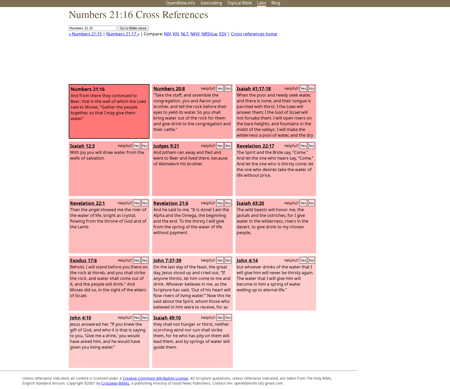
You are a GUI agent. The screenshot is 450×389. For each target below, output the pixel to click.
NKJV (194, 34)
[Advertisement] (397, 47)
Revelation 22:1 (87, 203)
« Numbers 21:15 (85, 34)
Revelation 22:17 (255, 146)
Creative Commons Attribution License (155, 378)
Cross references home (254, 34)
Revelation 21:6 (170, 203)
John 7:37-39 (167, 260)
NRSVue (209, 34)
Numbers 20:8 (169, 88)
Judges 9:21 (166, 146)
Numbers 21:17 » (122, 34)
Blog (275, 3)
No (228, 88)
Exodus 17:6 (83, 260)
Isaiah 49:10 (167, 318)
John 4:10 (80, 318)
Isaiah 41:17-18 (254, 88)
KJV (176, 34)
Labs (261, 3)
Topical (239, 3)
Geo (211, 3)
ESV (223, 34)
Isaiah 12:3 (82, 146)
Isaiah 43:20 (250, 203)
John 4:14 (247, 260)
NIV (167, 34)
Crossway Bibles (115, 383)
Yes (220, 88)
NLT (184, 34)
